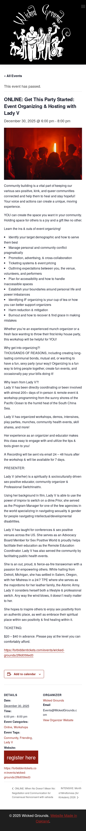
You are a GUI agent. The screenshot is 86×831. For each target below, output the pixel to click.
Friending (26, 738)
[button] (83, 6)
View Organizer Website (58, 720)
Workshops (21, 727)
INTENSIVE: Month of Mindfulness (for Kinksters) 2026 (70, 792)
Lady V (8, 742)
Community (11, 738)
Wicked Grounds (53, 700)
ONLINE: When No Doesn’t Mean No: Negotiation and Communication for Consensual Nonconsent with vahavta (33, 793)
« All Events (13, 75)
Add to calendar (25, 674)
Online (8, 727)
